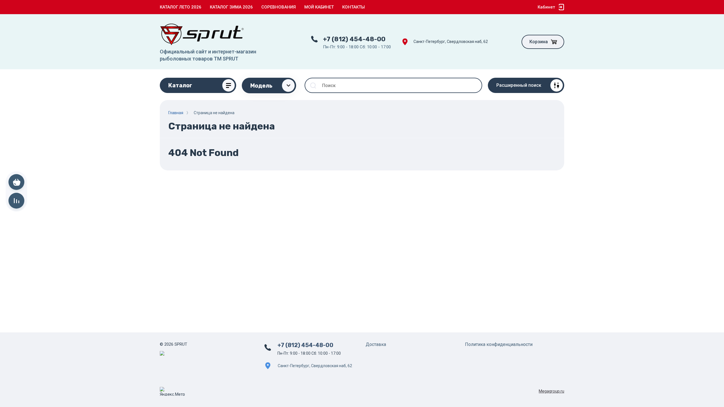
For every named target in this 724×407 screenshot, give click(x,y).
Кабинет (546, 7)
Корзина (538, 41)
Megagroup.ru (551, 391)
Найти (474, 85)
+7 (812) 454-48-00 (354, 39)
